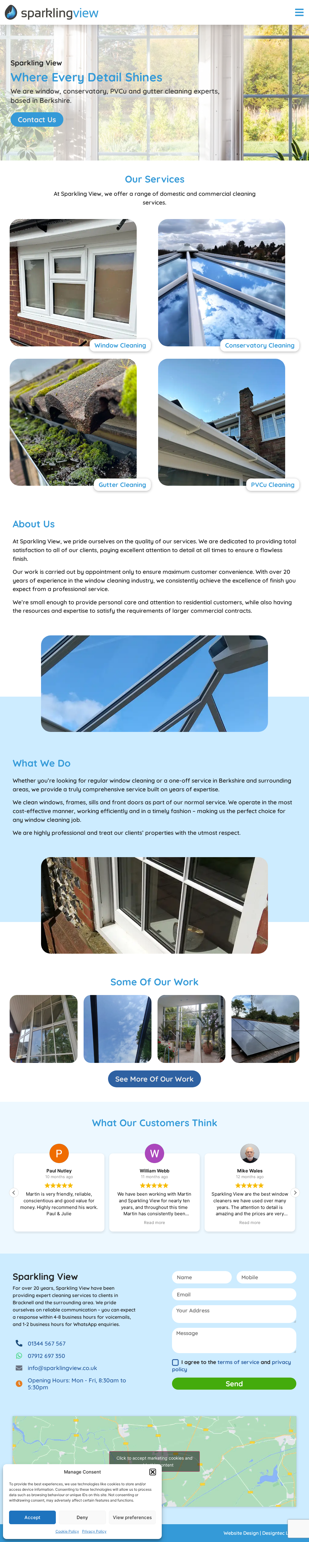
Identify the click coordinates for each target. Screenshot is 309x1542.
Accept (32, 1517)
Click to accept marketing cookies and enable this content (154, 1461)
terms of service (238, 1362)
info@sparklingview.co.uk (62, 1368)
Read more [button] (154, 1222)
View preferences (132, 1517)
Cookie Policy (67, 1531)
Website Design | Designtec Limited (263, 1533)
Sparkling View (45, 1276)
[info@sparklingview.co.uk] (19, 1368)
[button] (153, 1472)
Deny (82, 1517)
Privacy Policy (94, 1531)
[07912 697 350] (19, 1355)
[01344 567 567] (19, 1343)
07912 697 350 (46, 1355)
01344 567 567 (46, 1343)
